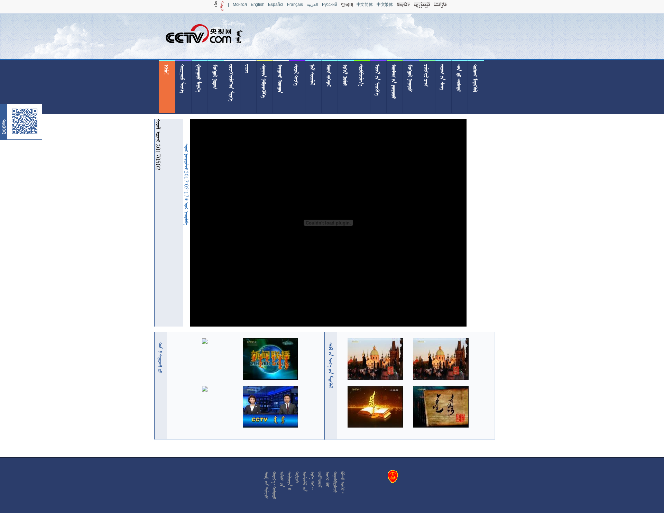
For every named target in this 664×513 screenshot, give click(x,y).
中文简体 (365, 4)
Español (275, 4)
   (330, 365)
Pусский (329, 4)
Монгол (240, 4)
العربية (312, 4)
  (160, 357)
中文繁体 (385, 4)
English (258, 4)
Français (295, 4)
